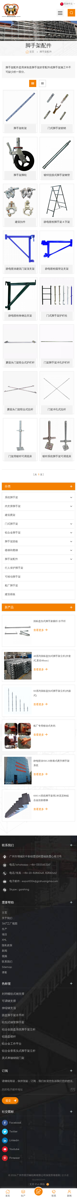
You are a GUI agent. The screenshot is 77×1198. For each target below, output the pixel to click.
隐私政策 (7, 945)
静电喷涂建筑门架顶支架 (20, 269)
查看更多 (38, 630)
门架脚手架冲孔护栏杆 (57, 362)
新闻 (4, 951)
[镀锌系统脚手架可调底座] (57, 435)
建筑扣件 (20, 222)
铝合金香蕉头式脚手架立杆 (19, 1050)
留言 (38, 1191)
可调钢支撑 (9, 1001)
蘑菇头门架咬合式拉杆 (20, 409)
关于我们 (7, 918)
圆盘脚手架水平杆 (13, 1015)
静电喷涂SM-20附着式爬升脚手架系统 (51, 763)
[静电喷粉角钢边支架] (20, 295)
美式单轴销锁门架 (13, 1058)
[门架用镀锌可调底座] (20, 435)
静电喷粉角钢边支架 (20, 315)
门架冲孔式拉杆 (57, 409)
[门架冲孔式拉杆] (57, 388)
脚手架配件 (46, 52)
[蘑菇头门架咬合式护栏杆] (20, 342)
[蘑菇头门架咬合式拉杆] (20, 388)
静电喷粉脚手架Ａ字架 (57, 222)
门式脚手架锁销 (57, 128)
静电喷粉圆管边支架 (57, 269)
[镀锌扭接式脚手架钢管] (57, 154)
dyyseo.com (38, 1179)
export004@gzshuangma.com (40, 881)
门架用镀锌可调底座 (20, 456)
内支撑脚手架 (13, 506)
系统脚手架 (11, 497)
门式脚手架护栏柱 (56, 315)
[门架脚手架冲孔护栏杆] (57, 342)
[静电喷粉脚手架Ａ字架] (57, 201)
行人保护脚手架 (14, 568)
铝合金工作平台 (11, 1043)
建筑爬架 (10, 515)
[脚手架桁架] (20, 107)
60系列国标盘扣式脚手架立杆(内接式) (52, 693)
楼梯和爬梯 (11, 550)
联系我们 (7, 961)
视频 (4, 956)
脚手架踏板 (11, 541)
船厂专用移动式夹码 (44, 725)
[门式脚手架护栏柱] (57, 295)
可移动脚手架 (13, 576)
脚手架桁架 (20, 128)
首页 (31, 52)
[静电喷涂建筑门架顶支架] (20, 248)
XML (4, 940)
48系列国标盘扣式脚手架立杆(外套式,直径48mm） (52, 658)
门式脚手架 (11, 524)
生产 (4, 929)
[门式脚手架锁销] (57, 107)
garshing (24, 889)
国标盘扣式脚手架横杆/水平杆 (49, 621)
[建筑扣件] (20, 201)
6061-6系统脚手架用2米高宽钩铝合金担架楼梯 (51, 798)
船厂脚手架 (11, 585)
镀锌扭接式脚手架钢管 (57, 175)
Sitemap (7, 967)
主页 (4, 912)
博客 (4, 972)
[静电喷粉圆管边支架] (57, 248)
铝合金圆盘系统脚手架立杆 (19, 1029)
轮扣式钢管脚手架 (13, 1022)
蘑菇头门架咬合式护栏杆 (20, 362)
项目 (4, 934)
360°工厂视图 (9, 923)
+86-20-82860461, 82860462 (40, 873)
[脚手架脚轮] (20, 154)
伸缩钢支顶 (9, 1008)
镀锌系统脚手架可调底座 (56, 456)
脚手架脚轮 (20, 175)
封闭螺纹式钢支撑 (13, 993)
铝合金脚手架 (13, 532)
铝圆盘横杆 (9, 1036)
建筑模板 (10, 594)
